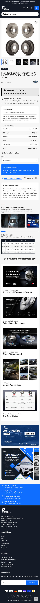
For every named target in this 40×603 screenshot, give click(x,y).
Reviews (4, 548)
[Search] (24, 8)
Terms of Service (7, 564)
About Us (4, 541)
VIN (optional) (7, 109)
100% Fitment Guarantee (13, 178)
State (3, 157)
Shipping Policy (6, 557)
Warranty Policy (6, 567)
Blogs (3, 545)
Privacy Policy (6, 562)
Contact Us (5, 543)
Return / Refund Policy (8, 560)
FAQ (2, 538)
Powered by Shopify (26, 600)
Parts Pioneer (16, 600)
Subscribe (32, 582)
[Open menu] (37, 8)
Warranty (29, 178)
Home (3, 536)
